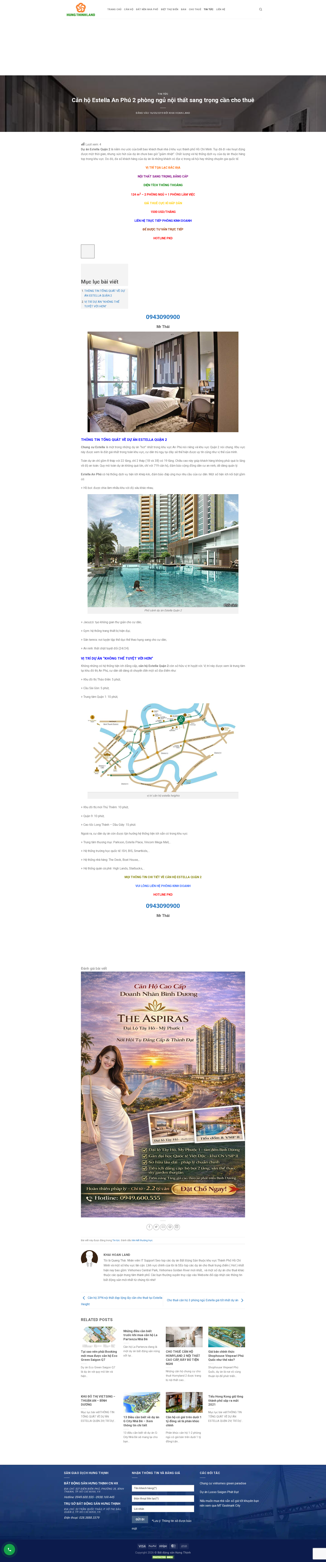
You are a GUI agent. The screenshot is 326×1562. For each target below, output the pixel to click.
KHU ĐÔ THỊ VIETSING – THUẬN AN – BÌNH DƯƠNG (98, 1400)
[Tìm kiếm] (260, 9)
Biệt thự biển (169, 9)
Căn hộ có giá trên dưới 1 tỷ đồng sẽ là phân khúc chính (184, 1421)
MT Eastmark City (228, 1505)
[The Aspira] (163, 1094)
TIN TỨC (209, 9)
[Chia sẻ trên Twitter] (156, 1227)
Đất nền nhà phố (147, 9)
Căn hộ (128, 9)
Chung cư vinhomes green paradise (223, 1483)
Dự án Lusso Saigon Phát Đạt (219, 1492)
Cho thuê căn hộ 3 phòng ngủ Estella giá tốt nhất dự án (203, 1300)
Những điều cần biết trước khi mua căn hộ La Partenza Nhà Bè (140, 1335)
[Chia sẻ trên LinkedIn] (177, 1227)
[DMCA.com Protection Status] (163, 1557)
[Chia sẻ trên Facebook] (149, 1227)
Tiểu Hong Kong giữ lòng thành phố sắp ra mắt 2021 (225, 1400)
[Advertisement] (163, 47)
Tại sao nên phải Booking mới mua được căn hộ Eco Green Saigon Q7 (99, 1356)
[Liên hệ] (9, 1549)
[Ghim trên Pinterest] (170, 1227)
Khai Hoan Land (179, 113)
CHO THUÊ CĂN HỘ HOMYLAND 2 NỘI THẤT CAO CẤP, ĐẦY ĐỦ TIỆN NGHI (183, 1358)
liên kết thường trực (142, 1240)
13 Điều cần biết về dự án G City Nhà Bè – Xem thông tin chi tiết (141, 1421)
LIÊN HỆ (220, 9)
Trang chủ (114, 9)
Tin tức (163, 94)
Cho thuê (195, 9)
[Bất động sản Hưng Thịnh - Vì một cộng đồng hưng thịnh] (83, 9)
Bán (183, 9)
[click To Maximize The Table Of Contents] (88, 251)
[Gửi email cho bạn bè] (163, 1227)
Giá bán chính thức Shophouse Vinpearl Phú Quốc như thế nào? (226, 1356)
